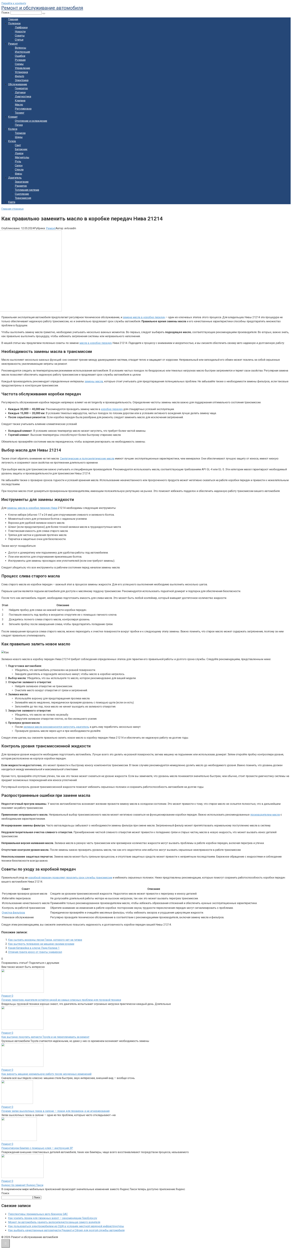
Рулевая (20, 60)
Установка (21, 72)
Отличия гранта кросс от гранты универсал (35, 952)
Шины (19, 137)
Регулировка (23, 108)
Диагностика (23, 96)
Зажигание (22, 181)
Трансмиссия (23, 198)
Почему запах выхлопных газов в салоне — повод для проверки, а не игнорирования (55, 1111)
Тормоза (20, 133)
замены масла (94, 381)
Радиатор (21, 185)
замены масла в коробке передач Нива (32, 508)
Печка (19, 125)
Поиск (5, 1193)
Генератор (21, 88)
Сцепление (22, 194)
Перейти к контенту (13, 3)
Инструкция (22, 51)
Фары (18, 173)
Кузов (12, 141)
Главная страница (12, 208)
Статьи (19, 39)
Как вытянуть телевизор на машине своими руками (41, 944)
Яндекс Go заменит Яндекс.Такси (22, 1185)
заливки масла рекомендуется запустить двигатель (56, 726)
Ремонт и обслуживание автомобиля (42, 8)
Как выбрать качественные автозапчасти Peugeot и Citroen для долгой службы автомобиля (66, 1230)
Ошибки (20, 56)
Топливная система (27, 190)
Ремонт (13, 43)
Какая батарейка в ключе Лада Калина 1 (33, 948)
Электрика (21, 80)
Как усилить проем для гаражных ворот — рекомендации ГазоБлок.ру (52, 1218)
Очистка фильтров (13, 912)
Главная (13, 19)
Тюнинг (19, 112)
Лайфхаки (21, 27)
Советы (20, 35)
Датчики (20, 92)
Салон (18, 165)
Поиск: (5, 12)
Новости (20, 31)
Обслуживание (17, 84)
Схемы (19, 64)
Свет (18, 145)
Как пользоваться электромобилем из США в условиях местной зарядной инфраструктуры (66, 1226)
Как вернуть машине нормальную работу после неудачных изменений (46, 1074)
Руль (18, 161)
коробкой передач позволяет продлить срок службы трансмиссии (70, 877)
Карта (11, 202)
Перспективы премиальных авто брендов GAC (38, 1214)
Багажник (21, 149)
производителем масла (265, 814)
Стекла (19, 169)
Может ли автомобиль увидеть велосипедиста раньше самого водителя (54, 1222)
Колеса (12, 129)
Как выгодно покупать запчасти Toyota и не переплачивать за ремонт (45, 1037)
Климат (13, 116)
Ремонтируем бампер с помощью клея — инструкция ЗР (37, 1148)
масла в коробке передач (95, 343)
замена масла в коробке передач (144, 317)
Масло (19, 104)
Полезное (14, 23)
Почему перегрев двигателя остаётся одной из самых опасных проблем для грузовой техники (61, 1000)
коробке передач (112, 409)
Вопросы (20, 47)
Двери (19, 153)
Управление (22, 68)
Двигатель (15, 177)
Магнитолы (22, 157)
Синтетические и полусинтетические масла (87, 458)
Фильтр (19, 76)
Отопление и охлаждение (31, 120)
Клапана (20, 100)
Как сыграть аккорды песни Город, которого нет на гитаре (45, 939)
